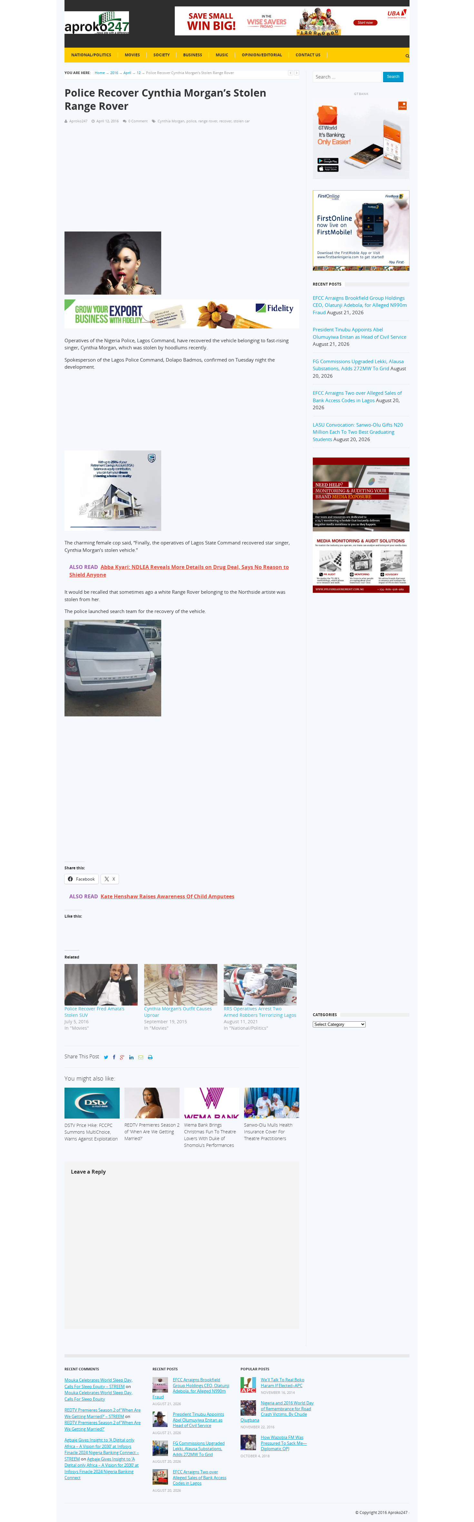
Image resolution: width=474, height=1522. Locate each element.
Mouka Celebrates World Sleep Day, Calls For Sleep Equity (98, 1396)
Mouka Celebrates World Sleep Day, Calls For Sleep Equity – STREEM (98, 1383)
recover (225, 120)
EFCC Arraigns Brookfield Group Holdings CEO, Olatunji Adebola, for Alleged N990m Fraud (360, 305)
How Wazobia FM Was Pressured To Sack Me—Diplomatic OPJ (284, 1443)
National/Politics (91, 55)
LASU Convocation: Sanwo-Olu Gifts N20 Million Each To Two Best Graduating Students (358, 431)
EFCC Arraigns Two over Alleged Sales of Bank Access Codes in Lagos (199, 1477)
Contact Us (308, 55)
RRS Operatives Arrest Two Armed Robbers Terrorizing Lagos (260, 1012)
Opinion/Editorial (262, 55)
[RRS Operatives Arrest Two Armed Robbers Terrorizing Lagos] (260, 985)
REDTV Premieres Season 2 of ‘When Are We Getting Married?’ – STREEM (102, 1413)
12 (139, 72)
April (127, 72)
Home (100, 72)
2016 (114, 72)
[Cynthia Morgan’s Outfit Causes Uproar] (180, 985)
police (191, 120)
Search (393, 76)
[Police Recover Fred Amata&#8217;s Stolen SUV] (101, 985)
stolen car (241, 120)
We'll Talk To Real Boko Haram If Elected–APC (282, 1382)
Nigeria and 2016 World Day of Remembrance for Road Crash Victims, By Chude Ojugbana (277, 1411)
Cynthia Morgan (171, 120)
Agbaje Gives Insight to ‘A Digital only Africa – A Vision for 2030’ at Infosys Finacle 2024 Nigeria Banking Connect (101, 1468)
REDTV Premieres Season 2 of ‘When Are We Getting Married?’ (102, 1426)
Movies (132, 55)
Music (222, 55)
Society (161, 55)
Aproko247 (398, 1512)
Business (192, 55)
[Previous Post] (290, 72)
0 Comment (138, 120)
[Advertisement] (181, 174)
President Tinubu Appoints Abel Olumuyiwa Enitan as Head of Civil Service (198, 1420)
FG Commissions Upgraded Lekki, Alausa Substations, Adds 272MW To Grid (199, 1449)
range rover (207, 120)
